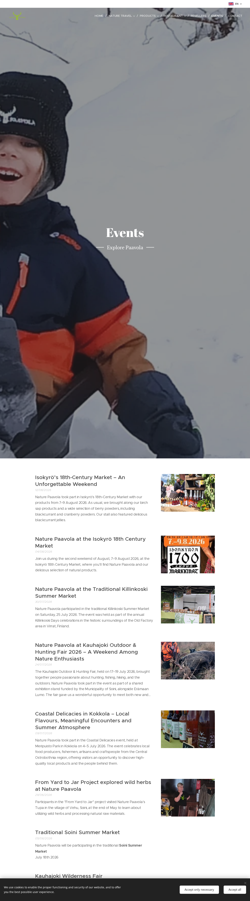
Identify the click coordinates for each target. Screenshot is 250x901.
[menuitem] (100, 16)
